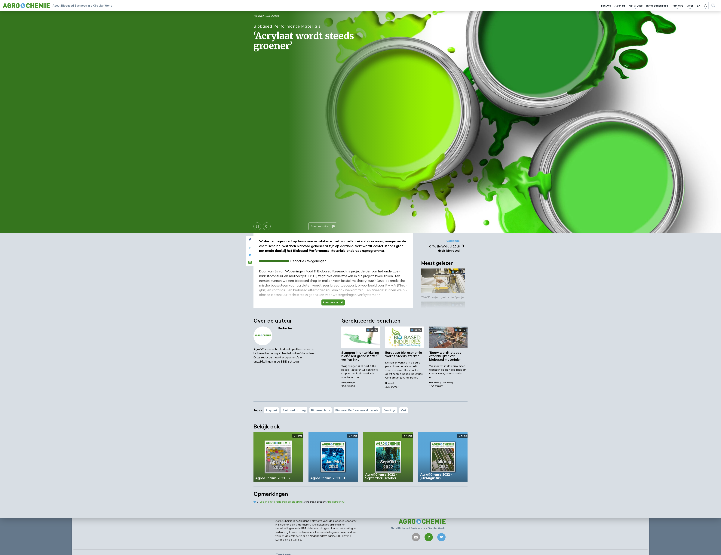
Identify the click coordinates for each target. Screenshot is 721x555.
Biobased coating (294, 410)
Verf (403, 410)
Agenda (620, 5)
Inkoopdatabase (657, 5)
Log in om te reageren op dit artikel (281, 501)
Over (690, 5)
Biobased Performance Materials (356, 410)
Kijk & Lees (636, 5)
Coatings (389, 410)
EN (699, 5)
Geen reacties (320, 226)
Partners (677, 5)
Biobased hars (320, 410)
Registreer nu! (336, 501)
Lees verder (331, 302)
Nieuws (606, 5)
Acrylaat (271, 410)
